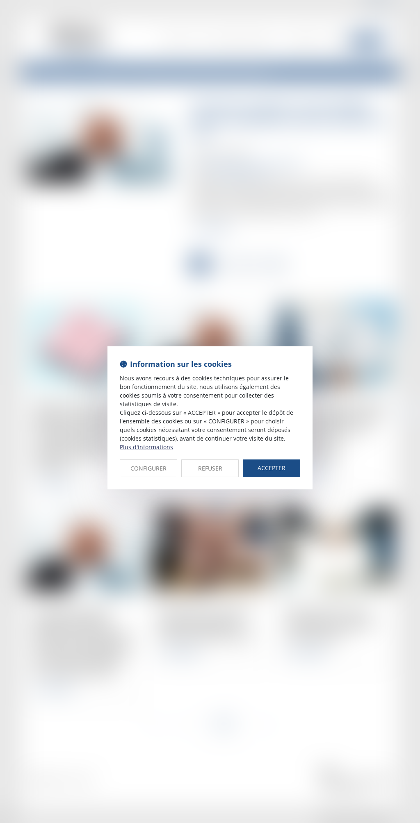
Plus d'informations (146, 447)
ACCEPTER (271, 468)
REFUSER (210, 468)
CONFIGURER (148, 468)
